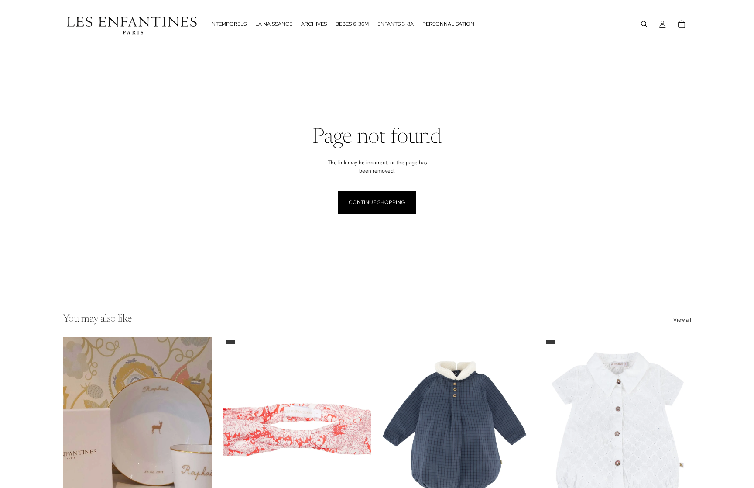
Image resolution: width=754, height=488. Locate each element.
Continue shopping (377, 202)
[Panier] (681, 24)
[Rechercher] (644, 24)
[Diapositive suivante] (198, 430)
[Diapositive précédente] (76, 430)
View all (682, 319)
